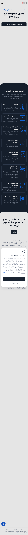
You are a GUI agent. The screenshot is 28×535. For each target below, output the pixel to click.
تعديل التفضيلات (14, 283)
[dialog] (14, 267)
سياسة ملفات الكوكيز (8, 272)
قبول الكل (14, 279)
